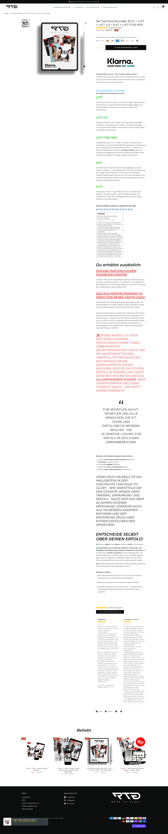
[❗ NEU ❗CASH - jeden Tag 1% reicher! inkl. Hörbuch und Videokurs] (68, 750)
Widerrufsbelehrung (29, 806)
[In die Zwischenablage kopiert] (121, 711)
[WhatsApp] (116, 711)
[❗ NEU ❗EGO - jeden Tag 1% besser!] (36, 750)
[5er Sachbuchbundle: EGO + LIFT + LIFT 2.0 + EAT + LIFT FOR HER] (99, 750)
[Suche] (154, 7)
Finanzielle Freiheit (62, 7)
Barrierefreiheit (27, 809)
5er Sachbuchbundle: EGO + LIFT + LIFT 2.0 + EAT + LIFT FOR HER (100, 769)
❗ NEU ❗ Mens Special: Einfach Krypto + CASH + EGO (132, 769)
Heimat (6, 13)
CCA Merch (78, 7)
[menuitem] (62, 7)
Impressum (26, 797)
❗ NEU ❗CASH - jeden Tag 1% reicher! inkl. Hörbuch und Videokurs (68, 770)
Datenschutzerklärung (30, 803)
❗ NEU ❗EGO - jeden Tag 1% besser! (36, 769)
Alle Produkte (92, 7)
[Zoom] (86, 23)
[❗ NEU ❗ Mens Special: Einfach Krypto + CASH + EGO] (131, 750)
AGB (23, 800)
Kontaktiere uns (109, 7)
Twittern (110, 711)
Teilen (100, 711)
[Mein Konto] (158, 7)
